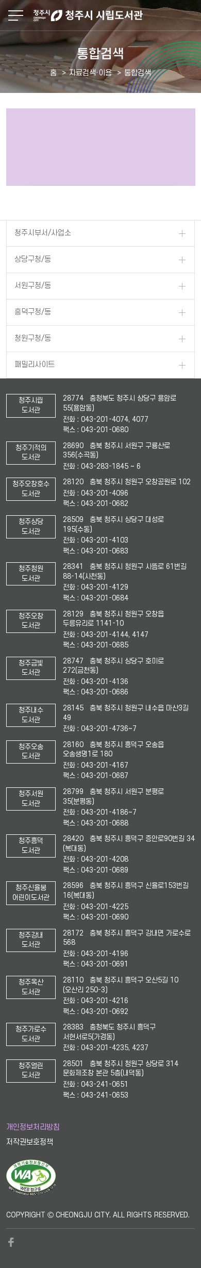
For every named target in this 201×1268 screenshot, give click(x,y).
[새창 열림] (31, 1193)
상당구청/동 (32, 259)
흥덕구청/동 (32, 312)
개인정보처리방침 (33, 1127)
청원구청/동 (32, 338)
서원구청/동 (32, 285)
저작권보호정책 (29, 1142)
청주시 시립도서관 (116, 15)
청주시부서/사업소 (42, 233)
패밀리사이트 (34, 364)
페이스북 (11, 1242)
